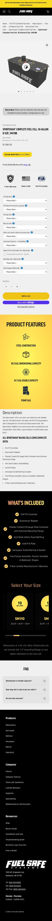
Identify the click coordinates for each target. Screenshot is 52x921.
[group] (19, 611)
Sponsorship (11, 799)
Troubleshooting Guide (15, 840)
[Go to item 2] (21, 91)
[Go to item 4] (27, 91)
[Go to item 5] (30, 91)
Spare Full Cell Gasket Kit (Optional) (16, 250)
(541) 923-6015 (15, 886)
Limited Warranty (13, 788)
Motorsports (37, 24)
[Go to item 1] (18, 91)
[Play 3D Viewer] (26, 67)
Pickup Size (7, 215)
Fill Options (7, 197)
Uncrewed (10, 730)
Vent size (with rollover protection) (16, 232)
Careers (9, 771)
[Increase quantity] (17, 286)
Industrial (10, 752)
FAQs (8, 823)
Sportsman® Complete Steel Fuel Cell (22, 30)
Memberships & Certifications (18, 804)
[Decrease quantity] (6, 286)
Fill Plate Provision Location (13, 206)
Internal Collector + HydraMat (14, 241)
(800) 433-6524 (19, 889)
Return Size (7, 223)
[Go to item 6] (33, 91)
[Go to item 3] (24, 91)
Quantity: (6, 281)
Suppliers (9, 793)
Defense (9, 736)
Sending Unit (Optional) (12, 259)
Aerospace (10, 741)
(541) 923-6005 (15, 882)
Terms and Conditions (14, 782)
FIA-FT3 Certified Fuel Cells (20, 24)
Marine (8, 747)
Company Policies (13, 777)
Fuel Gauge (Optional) (11, 268)
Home (5, 24)
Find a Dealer (11, 850)
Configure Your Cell (16, 26)
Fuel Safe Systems (9, 125)
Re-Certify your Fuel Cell (16, 845)
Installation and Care (14, 834)
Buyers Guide (11, 829)
